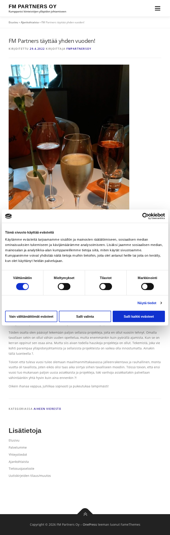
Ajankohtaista (30, 22)
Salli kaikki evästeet (139, 316)
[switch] (64, 286)
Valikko (157, 8)
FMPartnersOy (78, 49)
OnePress (90, 524)
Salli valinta (85, 316)
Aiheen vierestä (47, 409)
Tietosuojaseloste (21, 468)
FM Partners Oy (33, 6)
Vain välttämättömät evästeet (31, 316)
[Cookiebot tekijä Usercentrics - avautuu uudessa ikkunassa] (145, 216)
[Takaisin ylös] (85, 514)
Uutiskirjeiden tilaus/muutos (30, 476)
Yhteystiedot (18, 454)
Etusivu (13, 22)
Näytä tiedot (146, 303)
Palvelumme (18, 447)
